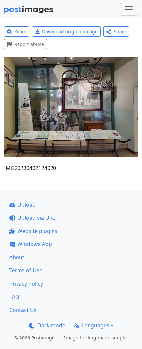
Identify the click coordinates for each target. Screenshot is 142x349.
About (16, 257)
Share (120, 31)
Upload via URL (36, 217)
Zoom (20, 31)
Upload (27, 204)
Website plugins (37, 231)
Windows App (35, 244)
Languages (95, 325)
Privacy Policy (26, 283)
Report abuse (29, 44)
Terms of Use (25, 270)
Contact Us (23, 309)
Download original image (70, 31)
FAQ (14, 296)
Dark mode (51, 325)
